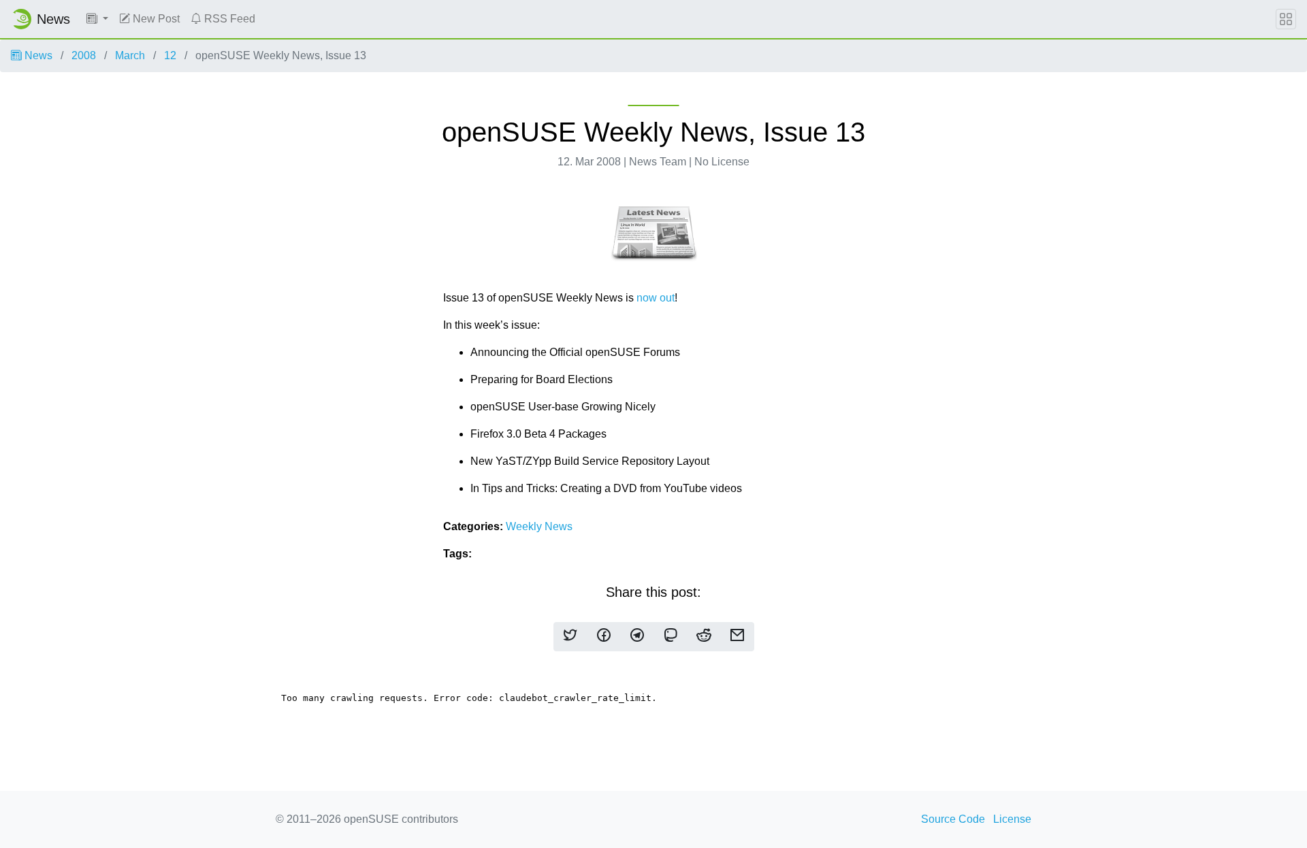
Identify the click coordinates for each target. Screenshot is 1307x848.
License (1012, 819)
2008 (83, 55)
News (37, 55)
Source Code (953, 819)
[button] (97, 19)
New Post (155, 19)
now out (655, 298)
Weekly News (539, 526)
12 (170, 55)
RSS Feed (228, 19)
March (130, 55)
